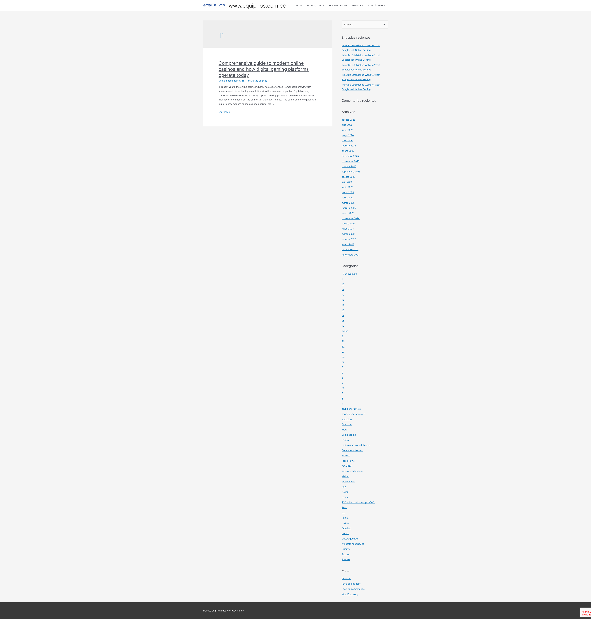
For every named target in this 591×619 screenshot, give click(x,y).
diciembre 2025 (350, 156)
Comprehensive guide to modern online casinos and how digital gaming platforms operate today (264, 69)
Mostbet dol (348, 481)
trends (345, 533)
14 (343, 305)
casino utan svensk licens (356, 445)
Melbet (345, 476)
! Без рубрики (349, 273)
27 (343, 362)
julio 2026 (347, 124)
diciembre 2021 (350, 249)
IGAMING (347, 465)
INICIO (298, 5)
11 (243, 80)
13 (343, 299)
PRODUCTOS (313, 5)
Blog (344, 429)
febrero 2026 (349, 145)
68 (343, 388)
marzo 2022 (348, 233)
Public (345, 517)
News (345, 491)
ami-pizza (347, 419)
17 (343, 315)
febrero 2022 (349, 239)
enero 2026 (348, 150)
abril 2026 (347, 140)
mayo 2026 (348, 135)
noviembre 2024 (351, 218)
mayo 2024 (348, 228)
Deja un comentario (229, 80)
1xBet (345, 330)
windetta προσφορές (353, 543)
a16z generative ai (351, 408)
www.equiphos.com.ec (257, 5)
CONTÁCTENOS (377, 5)
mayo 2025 (348, 192)
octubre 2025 (349, 166)
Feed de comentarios (353, 588)
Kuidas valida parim (352, 471)
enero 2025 (348, 213)
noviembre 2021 (350, 254)
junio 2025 (347, 187)
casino (345, 440)
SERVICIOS (357, 5)
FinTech (346, 455)
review (345, 523)
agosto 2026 (348, 119)
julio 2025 (347, 182)
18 (343, 320)
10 (343, 284)
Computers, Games (352, 450)
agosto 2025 (348, 176)
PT (343, 512)
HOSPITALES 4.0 (338, 5)
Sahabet (346, 528)
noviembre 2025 (351, 161)
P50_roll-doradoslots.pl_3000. (358, 502)
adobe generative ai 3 (353, 414)
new (344, 486)
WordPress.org (350, 594)
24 (343, 356)
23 (343, 351)
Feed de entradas (351, 583)
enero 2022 (348, 244)
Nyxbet (345, 497)
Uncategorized (350, 538)
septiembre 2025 (351, 171)
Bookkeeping (349, 434)
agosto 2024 (348, 223)
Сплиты (346, 548)
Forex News (348, 460)
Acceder (346, 578)
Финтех (346, 559)
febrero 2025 (349, 207)
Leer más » (224, 111)
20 (343, 341)
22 (343, 346)
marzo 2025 (348, 202)
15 (343, 310)
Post (344, 507)
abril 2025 (347, 197)
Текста (345, 554)
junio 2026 (347, 130)
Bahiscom (347, 424)
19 (343, 325)
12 (343, 294)
